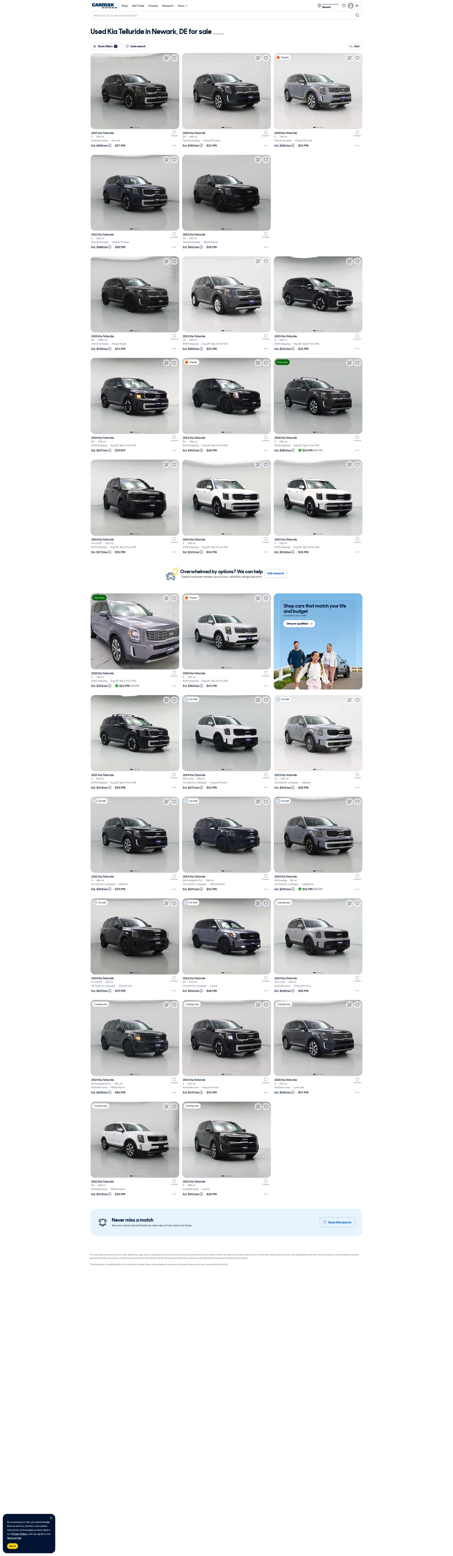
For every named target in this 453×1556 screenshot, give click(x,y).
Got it (12, 1546)
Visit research (275, 573)
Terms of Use (14, 1537)
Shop (125, 6)
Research (167, 6)
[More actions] (174, 145)
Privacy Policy (19, 1533)
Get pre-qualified (297, 624)
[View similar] (166, 58)
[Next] (175, 91)
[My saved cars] (343, 5)
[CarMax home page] (104, 5)
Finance (153, 6)
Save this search (339, 1222)
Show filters (107, 46)
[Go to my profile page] (354, 5)
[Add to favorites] (174, 58)
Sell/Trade (138, 6)
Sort (357, 46)
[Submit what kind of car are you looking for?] (357, 15)
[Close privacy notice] (51, 1518)
